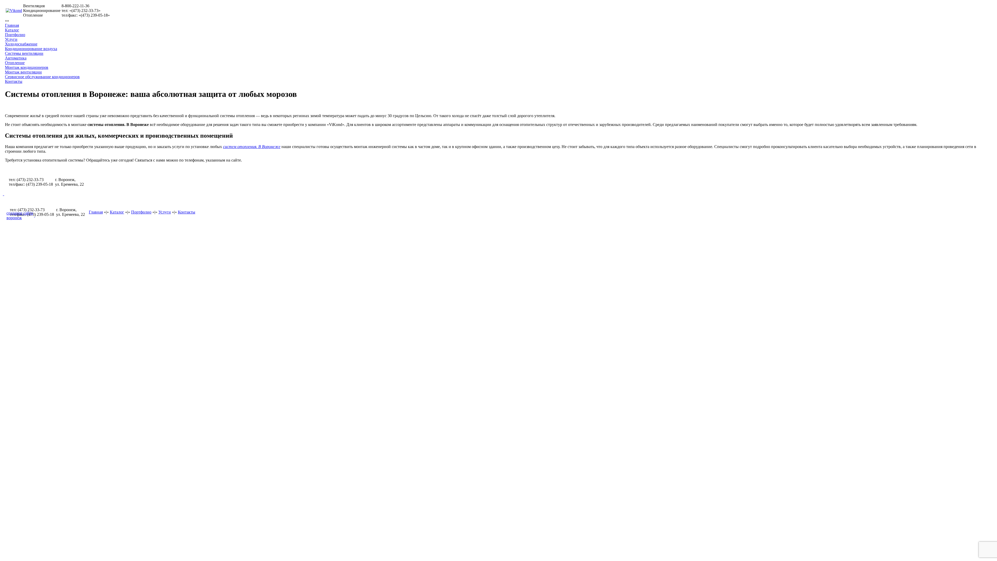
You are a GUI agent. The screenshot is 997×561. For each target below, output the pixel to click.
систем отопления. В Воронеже (251, 146)
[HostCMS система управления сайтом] (34, 215)
